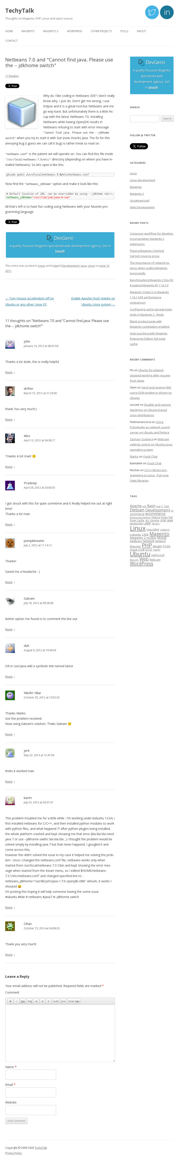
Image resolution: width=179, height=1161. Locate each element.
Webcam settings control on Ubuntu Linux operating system (151, 444)
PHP (147, 545)
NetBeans (136, 541)
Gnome (154, 520)
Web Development (142, 207)
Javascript (136, 523)
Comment (12, 992)
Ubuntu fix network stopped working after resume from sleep (150, 375)
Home (9, 31)
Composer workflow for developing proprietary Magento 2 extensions (152, 239)
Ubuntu (140, 554)
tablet (156, 549)
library (155, 523)
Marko (134, 456)
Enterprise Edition (140, 517)
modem (151, 538)
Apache (136, 505)
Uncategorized (139, 200)
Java (83, 266)
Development (70, 266)
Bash (151, 505)
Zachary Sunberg (141, 439)
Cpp (166, 506)
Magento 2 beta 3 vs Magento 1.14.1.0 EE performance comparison (149, 297)
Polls (124, 31)
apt (144, 506)
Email (10, 1085)
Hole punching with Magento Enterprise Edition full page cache (148, 338)
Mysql (161, 537)
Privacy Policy (13, 1153)
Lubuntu (135, 534)
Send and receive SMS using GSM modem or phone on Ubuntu (151, 392)
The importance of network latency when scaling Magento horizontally (150, 268)
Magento (136, 187)
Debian (137, 510)
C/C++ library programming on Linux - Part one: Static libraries (149, 475)
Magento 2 (137, 194)
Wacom (134, 559)
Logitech (165, 529)
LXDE (145, 534)
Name (11, 1067)
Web (144, 559)
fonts (164, 517)
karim (28, 797)
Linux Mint (152, 529)
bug (158, 506)
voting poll (157, 555)
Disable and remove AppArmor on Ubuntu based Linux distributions (150, 410)
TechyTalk (19, 10)
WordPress (141, 563)
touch (59, 251)
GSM (163, 520)
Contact (11, 41)
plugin (157, 546)
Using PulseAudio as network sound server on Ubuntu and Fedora (150, 427)
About (141, 31)
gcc (147, 520)
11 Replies (12, 76)
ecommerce (155, 513)
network (148, 541)
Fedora (155, 517)
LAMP (147, 523)
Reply (9, 372)
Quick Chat (150, 456)
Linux (41, 266)
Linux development (142, 180)
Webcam (155, 560)
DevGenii (63, 238)
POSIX (166, 546)
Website (11, 1102)
